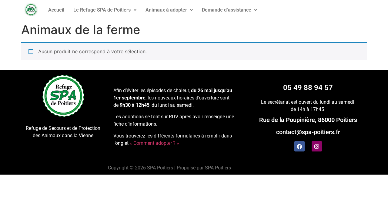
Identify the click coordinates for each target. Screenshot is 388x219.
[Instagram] (317, 146)
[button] (105, 10)
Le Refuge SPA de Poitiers (102, 10)
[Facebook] (299, 146)
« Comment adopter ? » (154, 143)
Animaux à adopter (166, 10)
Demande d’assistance (226, 10)
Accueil (56, 10)
